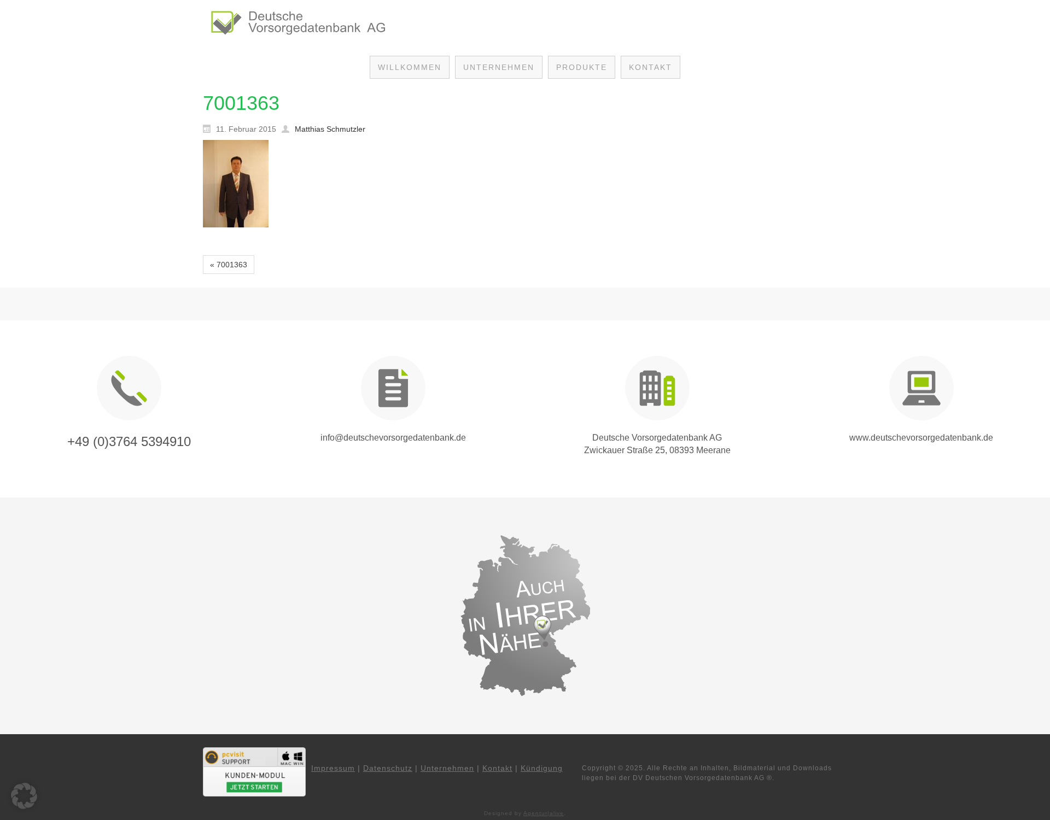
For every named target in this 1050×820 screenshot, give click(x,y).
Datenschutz (387, 768)
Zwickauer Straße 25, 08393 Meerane (657, 450)
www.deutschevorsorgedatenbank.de (921, 437)
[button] (24, 796)
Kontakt (497, 768)
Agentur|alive (543, 813)
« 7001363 (228, 264)
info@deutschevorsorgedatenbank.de (393, 437)
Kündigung (542, 768)
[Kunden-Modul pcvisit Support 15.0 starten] (254, 771)
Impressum (333, 768)
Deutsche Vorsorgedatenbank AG (657, 437)
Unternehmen (447, 768)
